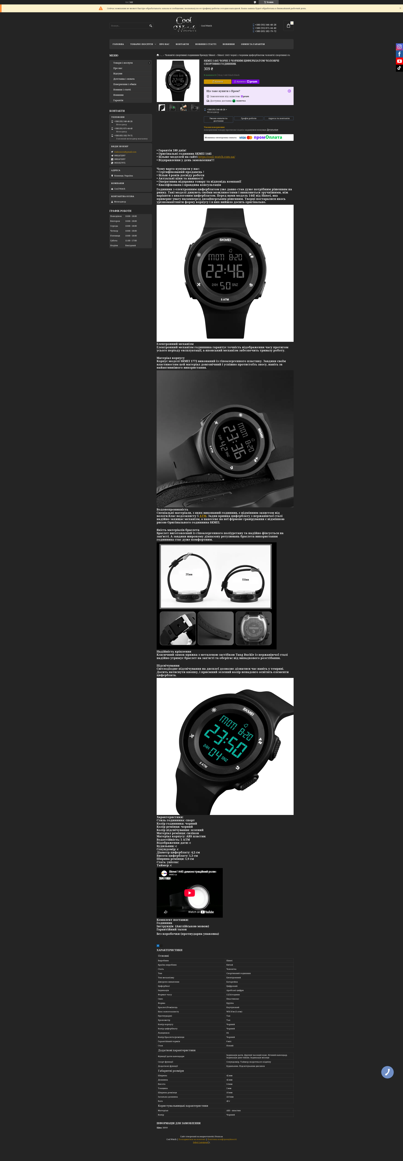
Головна (118, 44)
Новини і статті (205, 44)
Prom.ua (219, 1136)
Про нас (164, 44)
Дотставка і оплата (124, 78)
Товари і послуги (141, 44)
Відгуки (117, 73)
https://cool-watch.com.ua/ (216, 157)
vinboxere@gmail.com (125, 152)
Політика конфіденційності (222, 1139)
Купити (219, 81)
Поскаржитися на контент (192, 1139)
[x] (161, 946)
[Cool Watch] (183, 25)
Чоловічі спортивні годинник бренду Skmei (190, 55)
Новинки (229, 44)
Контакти (182, 44)
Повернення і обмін (124, 84)
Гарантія (118, 100)
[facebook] (158, 946)
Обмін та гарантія (253, 44)
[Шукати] (150, 26)
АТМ (202, 516)
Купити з (241, 81)
